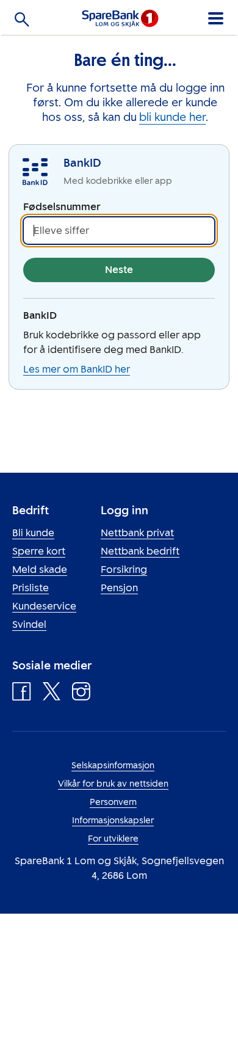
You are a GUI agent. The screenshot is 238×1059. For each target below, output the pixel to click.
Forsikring (124, 569)
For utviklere (113, 839)
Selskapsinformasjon (112, 765)
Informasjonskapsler (113, 820)
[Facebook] (21, 694)
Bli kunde (33, 533)
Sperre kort (38, 551)
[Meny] (215, 16)
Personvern (113, 802)
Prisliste (30, 588)
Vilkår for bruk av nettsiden (113, 784)
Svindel (29, 624)
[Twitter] (51, 694)
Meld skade (39, 569)
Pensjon (119, 588)
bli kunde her (172, 117)
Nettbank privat (137, 533)
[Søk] (22, 22)
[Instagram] (81, 694)
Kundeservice (44, 606)
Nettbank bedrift (140, 551)
